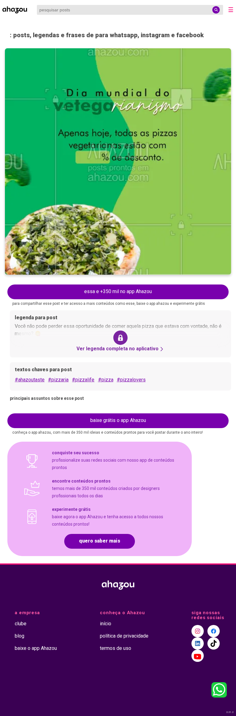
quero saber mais (99, 541)
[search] (216, 10)
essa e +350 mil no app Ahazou (118, 291)
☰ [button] (231, 10)
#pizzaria (58, 380)
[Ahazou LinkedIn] (197, 643)
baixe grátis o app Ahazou (118, 420)
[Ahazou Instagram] (197, 631)
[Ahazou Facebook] (213, 631)
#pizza (105, 380)
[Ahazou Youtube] (197, 656)
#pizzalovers (131, 380)
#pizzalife (83, 380)
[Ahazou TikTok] (213, 643)
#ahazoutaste (30, 380)
